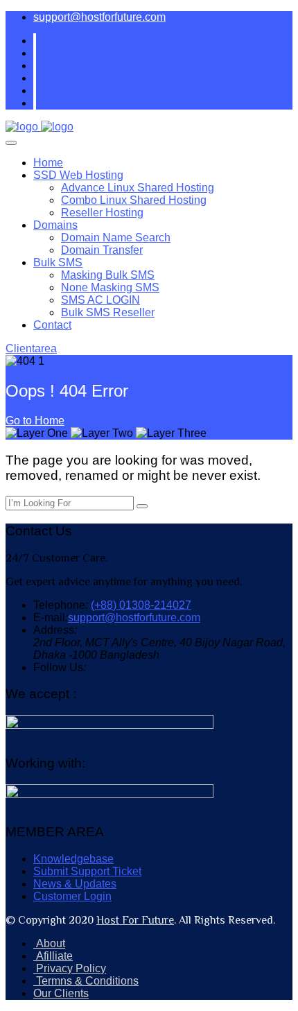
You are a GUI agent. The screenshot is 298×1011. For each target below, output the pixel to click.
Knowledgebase (73, 859)
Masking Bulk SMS (108, 275)
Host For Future (135, 920)
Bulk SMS (57, 262)
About (49, 943)
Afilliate (53, 956)
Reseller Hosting (102, 212)
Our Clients (61, 993)
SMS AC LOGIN (100, 300)
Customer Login (72, 896)
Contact (52, 325)
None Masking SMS (110, 287)
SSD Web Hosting (78, 175)
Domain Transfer (102, 250)
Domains (55, 225)
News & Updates (74, 884)
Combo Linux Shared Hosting (134, 200)
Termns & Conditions (86, 981)
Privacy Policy (69, 968)
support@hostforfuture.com (99, 17)
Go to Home (35, 420)
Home (48, 162)
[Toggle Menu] (11, 143)
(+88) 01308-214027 (141, 605)
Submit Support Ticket (87, 871)
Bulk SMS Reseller (108, 312)
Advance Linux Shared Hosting (137, 187)
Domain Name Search (115, 237)
